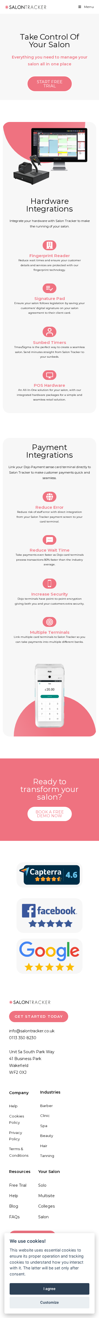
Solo (42, 1185)
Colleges (46, 1206)
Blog (13, 1206)
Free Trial (17, 1185)
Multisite (46, 1195)
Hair (43, 1146)
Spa (43, 1126)
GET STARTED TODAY (39, 1016)
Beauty (46, 1135)
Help (13, 1106)
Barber (46, 1105)
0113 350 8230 (22, 1037)
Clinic (45, 1115)
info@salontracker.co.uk (31, 1030)
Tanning (47, 1155)
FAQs (14, 1216)
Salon (43, 1216)
